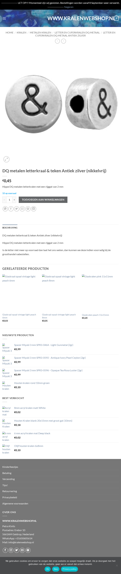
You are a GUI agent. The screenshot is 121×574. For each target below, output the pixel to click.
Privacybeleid (9, 497)
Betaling (6, 472)
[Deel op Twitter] (16, 208)
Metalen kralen (40, 32)
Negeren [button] (68, 6)
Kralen (21, 32)
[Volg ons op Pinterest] (28, 550)
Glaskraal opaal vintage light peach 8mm (59, 316)
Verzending (8, 478)
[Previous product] (63, 41)
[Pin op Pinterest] (28, 208)
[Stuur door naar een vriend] (22, 208)
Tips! (5, 485)
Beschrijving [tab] (9, 227)
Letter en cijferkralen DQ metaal (77, 32)
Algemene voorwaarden (15, 503)
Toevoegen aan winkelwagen (43, 199)
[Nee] (117, 566)
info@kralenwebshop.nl (21, 542)
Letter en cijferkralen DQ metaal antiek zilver (75, 34)
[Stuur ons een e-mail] (22, 550)
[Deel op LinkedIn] (33, 208)
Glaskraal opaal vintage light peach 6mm (19, 316)
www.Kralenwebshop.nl (60, 18)
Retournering (9, 491)
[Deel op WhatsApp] (5, 208)
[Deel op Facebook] (11, 208)
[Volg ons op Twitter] (16, 550)
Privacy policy (69, 569)
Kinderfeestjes (10, 466)
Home (9, 32)
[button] (4, 18)
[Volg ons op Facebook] (5, 550)
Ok (47, 569)
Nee (56, 569)
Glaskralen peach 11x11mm (95, 315)
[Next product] (57, 41)
